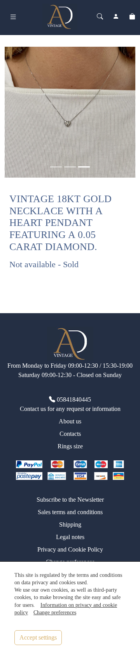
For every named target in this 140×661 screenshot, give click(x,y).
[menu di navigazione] (13, 17)
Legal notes (70, 537)
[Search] (100, 16)
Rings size (70, 446)
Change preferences (54, 612)
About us (70, 421)
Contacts (70, 433)
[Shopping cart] (132, 16)
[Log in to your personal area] (116, 16)
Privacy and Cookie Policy (70, 549)
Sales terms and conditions (70, 512)
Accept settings (38, 637)
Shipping (70, 524)
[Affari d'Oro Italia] (59, 16)
